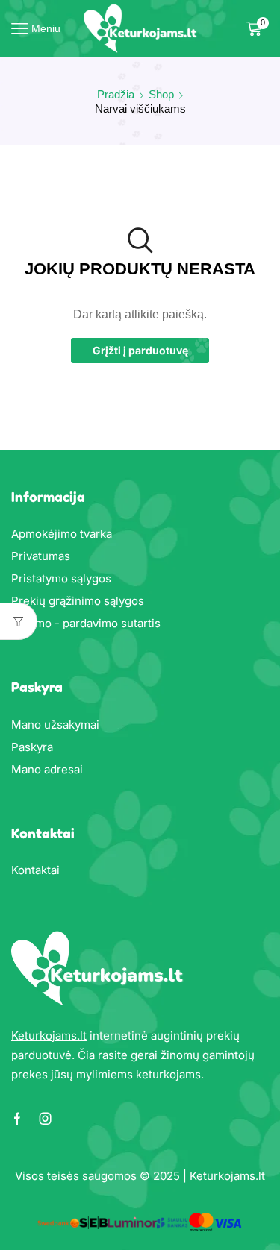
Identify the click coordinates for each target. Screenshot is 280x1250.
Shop (161, 94)
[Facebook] (17, 1119)
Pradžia (115, 94)
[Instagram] (46, 1119)
